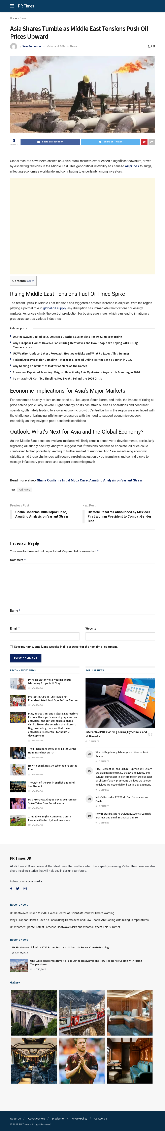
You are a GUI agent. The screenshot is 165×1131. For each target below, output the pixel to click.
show (30, 280)
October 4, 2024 (56, 46)
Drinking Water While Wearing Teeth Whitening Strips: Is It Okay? (49, 681)
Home (13, 18)
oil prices (132, 166)
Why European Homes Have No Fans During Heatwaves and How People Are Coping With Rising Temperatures (79, 920)
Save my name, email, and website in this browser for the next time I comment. (66, 646)
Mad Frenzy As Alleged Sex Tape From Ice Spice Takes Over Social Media (52, 801)
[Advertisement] (82, 226)
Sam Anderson (31, 46)
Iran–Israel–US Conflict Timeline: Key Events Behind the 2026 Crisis (57, 378)
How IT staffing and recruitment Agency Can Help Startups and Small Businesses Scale (124, 815)
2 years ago (36, 688)
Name (15, 610)
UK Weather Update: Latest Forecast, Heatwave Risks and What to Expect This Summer (71, 353)
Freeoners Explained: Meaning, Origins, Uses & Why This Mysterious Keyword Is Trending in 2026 (76, 372)
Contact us (100, 1118)
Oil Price (24, 489)
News (23, 18)
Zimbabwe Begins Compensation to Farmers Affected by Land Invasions (49, 818)
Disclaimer (58, 1118)
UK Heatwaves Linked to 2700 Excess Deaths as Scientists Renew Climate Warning (67, 337)
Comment (18, 560)
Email (15, 628)
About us (15, 1118)
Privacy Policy (79, 1118)
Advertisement (36, 1118)
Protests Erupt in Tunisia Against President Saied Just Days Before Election (53, 698)
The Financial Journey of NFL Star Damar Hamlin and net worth (52, 750)
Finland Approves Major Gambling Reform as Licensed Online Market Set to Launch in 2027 (72, 360)
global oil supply (54, 308)
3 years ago (36, 757)
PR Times (26, 6)
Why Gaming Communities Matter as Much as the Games (50, 366)
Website (91, 628)
